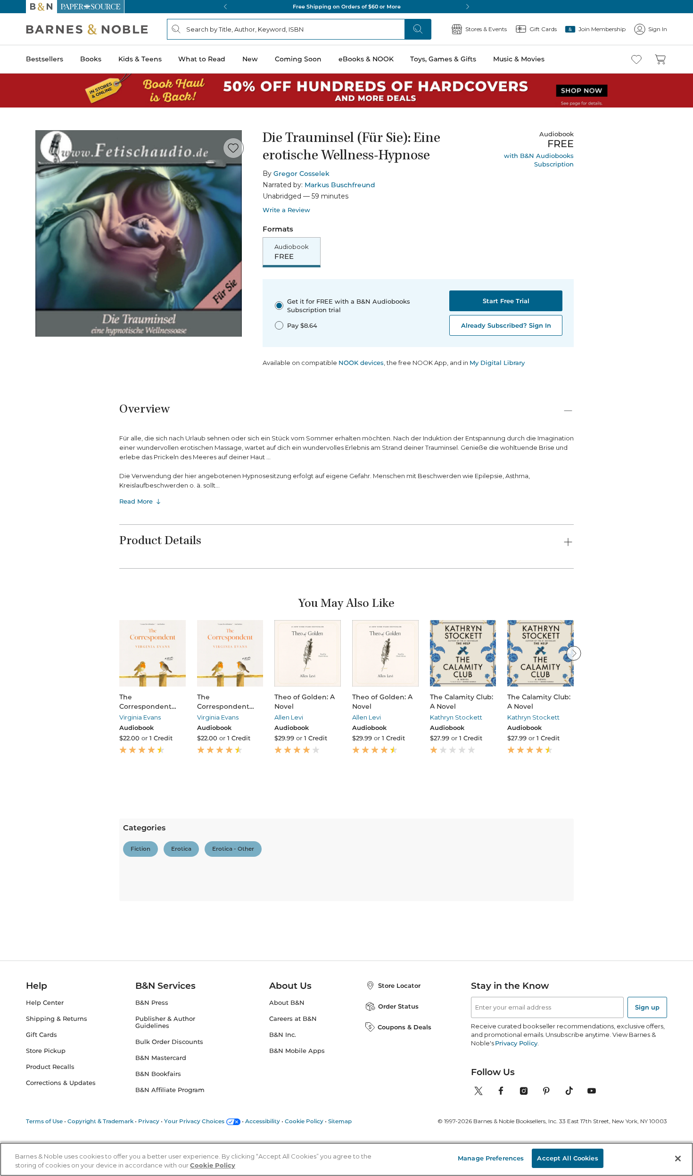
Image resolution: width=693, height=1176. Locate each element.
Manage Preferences (491, 1158)
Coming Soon (298, 59)
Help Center (45, 1126)
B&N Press (151, 1126)
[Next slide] (573, 653)
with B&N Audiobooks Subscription (539, 160)
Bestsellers (44, 59)
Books (90, 59)
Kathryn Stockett (456, 717)
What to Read (201, 59)
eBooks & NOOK (366, 59)
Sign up (647, 1131)
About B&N (287, 1126)
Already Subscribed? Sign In (506, 325)
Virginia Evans (140, 717)
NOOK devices (361, 362)
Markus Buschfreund (340, 185)
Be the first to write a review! (346, 940)
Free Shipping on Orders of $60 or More (347, 6)
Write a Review (286, 210)
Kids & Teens (140, 59)
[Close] (678, 1158)
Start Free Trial (506, 301)
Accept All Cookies (567, 1158)
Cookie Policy (212, 1165)
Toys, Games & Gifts (443, 59)
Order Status (398, 1130)
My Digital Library (497, 362)
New (250, 59)
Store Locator (399, 1109)
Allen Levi (288, 717)
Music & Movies (518, 59)
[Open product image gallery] (138, 233)
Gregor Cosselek (301, 173)
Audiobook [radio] (291, 252)
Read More (136, 501)
